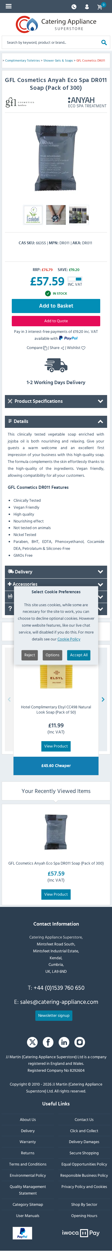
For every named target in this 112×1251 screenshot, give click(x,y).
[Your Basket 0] (99, 6)
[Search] (104, 42)
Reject (29, 655)
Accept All (79, 655)
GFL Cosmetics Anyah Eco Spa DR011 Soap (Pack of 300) (56, 863)
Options (52, 655)
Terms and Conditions (28, 1164)
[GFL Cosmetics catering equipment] (20, 102)
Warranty (28, 1142)
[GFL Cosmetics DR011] (56, 158)
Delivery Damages (84, 1142)
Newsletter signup (53, 1015)
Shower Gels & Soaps (58, 60)
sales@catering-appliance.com (59, 1001)
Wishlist (74, 347)
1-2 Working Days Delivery (56, 382)
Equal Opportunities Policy (84, 1164)
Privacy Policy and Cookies (84, 1186)
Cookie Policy (68, 639)
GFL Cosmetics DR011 (90, 60)
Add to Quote (56, 321)
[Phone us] (74, 6)
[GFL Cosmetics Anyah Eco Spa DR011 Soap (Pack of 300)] (56, 832)
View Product (56, 746)
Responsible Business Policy (84, 1175)
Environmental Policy (28, 1175)
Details (20, 421)
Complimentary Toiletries (22, 60)
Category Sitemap (28, 1204)
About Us (28, 1119)
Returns (27, 1153)
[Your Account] (87, 6)
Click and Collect (84, 1130)
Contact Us (84, 1119)
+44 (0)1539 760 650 (59, 987)
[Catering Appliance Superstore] (56, 24)
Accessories (24, 584)
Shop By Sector (84, 1204)
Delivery (23, 572)
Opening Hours (84, 1215)
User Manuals (27, 1215)
